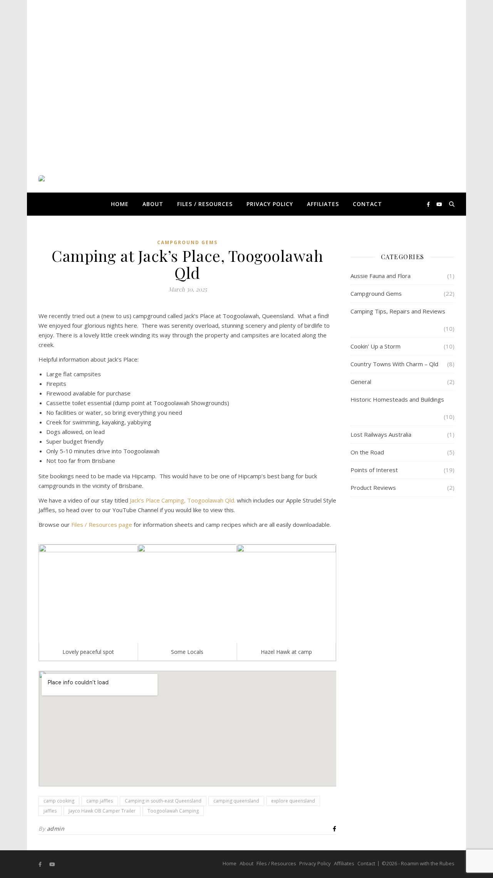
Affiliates (323, 204)
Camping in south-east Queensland (163, 801)
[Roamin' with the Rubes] (67, 204)
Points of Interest (374, 470)
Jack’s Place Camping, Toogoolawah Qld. (182, 500)
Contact (367, 204)
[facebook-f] (429, 204)
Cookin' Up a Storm (375, 346)
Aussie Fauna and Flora (380, 276)
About (153, 204)
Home (120, 204)
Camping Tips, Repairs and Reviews (397, 311)
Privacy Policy (269, 204)
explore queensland (293, 801)
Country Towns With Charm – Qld (394, 364)
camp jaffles (99, 801)
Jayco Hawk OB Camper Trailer (102, 811)
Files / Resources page (101, 524)
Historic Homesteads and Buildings (397, 399)
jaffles (50, 811)
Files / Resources (205, 204)
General (360, 381)
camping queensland (236, 801)
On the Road (367, 452)
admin (56, 828)
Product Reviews (373, 487)
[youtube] (439, 204)
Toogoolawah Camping (173, 811)
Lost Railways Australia (380, 434)
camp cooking (59, 801)
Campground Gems (187, 242)
